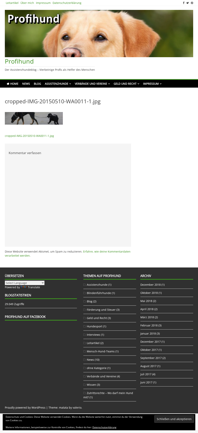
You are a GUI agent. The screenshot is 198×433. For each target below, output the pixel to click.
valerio (77, 407)
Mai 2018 (146, 301)
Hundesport (94, 326)
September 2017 (151, 358)
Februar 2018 (149, 325)
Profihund (19, 61)
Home (14, 83)
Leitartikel (12, 3)
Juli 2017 (145, 374)
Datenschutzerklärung (67, 3)
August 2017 (148, 366)
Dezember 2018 (150, 284)
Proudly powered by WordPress (25, 407)
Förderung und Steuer (101, 309)
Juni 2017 (146, 382)
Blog (37, 83)
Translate (34, 287)
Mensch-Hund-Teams (101, 351)
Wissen (91, 384)
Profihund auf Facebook (25, 317)
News (26, 83)
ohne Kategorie (97, 368)
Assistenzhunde (56, 83)
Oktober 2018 (149, 293)
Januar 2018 (148, 333)
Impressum (43, 3)
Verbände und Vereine (91, 83)
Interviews (93, 334)
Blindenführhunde (99, 293)
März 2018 (147, 317)
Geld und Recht (125, 83)
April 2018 (147, 309)
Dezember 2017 (150, 341)
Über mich (27, 3)
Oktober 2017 (149, 350)
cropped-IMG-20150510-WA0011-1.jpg (29, 136)
